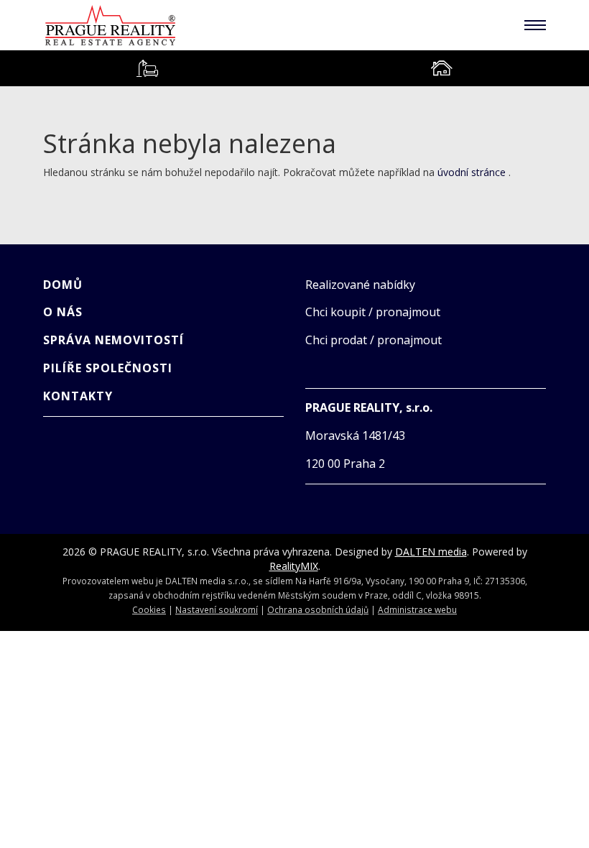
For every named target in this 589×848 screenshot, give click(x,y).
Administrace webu (417, 609)
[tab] (147, 68)
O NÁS (63, 312)
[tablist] (294, 68)
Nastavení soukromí (216, 609)
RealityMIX (293, 566)
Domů (63, 284)
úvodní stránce (471, 172)
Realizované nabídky (360, 284)
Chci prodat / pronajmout (373, 340)
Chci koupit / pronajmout (372, 312)
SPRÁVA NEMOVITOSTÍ (113, 340)
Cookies (149, 609)
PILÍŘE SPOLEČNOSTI (107, 368)
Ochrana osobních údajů (317, 609)
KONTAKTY (78, 396)
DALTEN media (431, 551)
